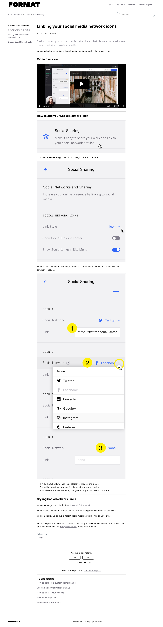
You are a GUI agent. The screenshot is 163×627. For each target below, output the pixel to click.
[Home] (24, 4)
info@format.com (68, 526)
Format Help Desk (15, 14)
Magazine (77, 621)
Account (131, 5)
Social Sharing (38, 14)
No (88, 557)
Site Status (120, 5)
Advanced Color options (48, 602)
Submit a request (145, 5)
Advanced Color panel (79, 505)
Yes (74, 557)
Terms (87, 621)
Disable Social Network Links (20, 42)
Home (110, 5)
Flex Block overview (46, 597)
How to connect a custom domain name (56, 582)
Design (27, 14)
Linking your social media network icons (18, 35)
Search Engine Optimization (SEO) (53, 587)
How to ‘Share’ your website (19, 30)
